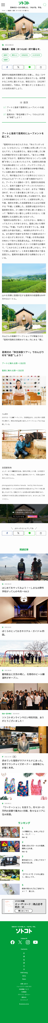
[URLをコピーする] (41, 67)
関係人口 (14, 55)
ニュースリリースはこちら (24, 986)
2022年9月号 (36, 55)
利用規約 (24, 992)
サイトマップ (24, 1000)
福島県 (6, 60)
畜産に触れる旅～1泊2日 (13, 370)
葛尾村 (6, 55)
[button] (7, 67)
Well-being (24, 972)
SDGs (24, 976)
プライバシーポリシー (24, 994)
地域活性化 (24, 55)
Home (3, 10)
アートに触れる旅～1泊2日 (14, 363)
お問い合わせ (24, 984)
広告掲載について (24, 989)
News (24, 979)
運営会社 (24, 997)
